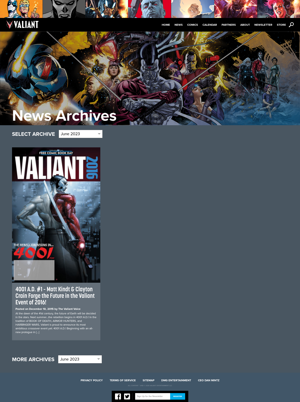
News (179, 25)
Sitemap (148, 380)
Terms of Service (123, 380)
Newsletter (263, 25)
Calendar (209, 25)
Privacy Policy (92, 380)
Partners (229, 25)
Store (281, 25)
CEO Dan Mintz (209, 380)
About (245, 25)
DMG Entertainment (176, 380)
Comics (192, 25)
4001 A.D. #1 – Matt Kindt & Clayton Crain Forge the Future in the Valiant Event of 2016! (55, 295)
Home (166, 25)
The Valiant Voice (69, 309)
